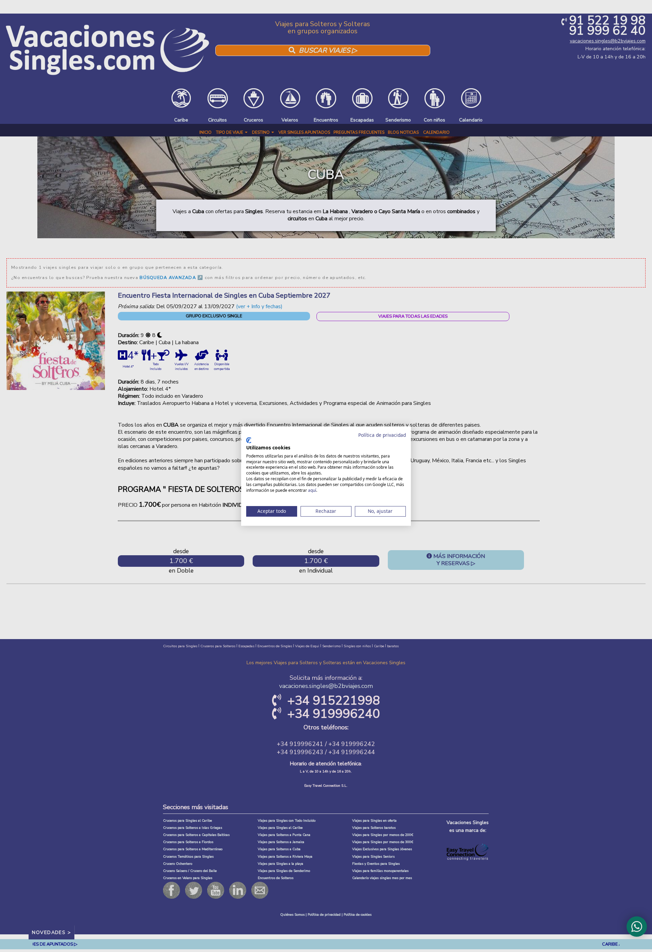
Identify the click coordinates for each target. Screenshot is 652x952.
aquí (312, 490)
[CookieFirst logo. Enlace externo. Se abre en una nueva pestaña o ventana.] (248, 440)
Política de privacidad (382, 435)
